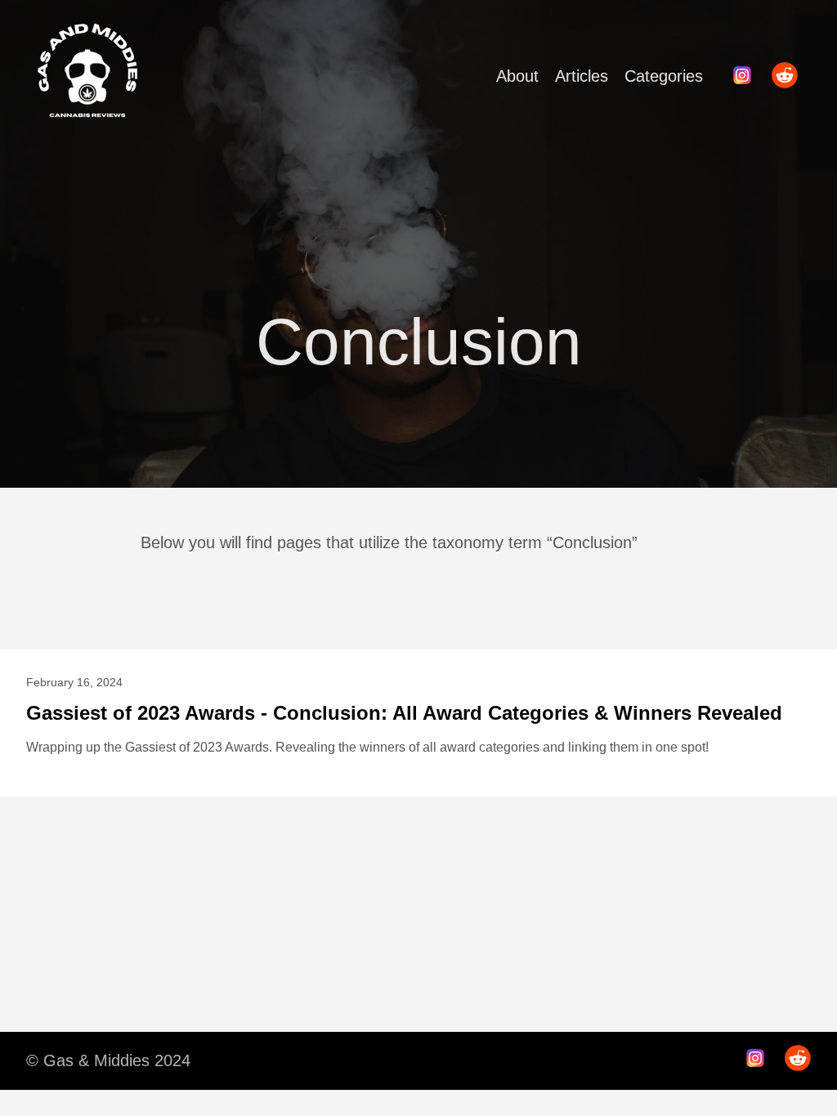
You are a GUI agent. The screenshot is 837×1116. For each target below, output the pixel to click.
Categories (663, 76)
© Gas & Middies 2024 (108, 1060)
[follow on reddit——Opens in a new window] (790, 77)
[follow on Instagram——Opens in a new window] (747, 77)
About (517, 76)
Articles (581, 76)
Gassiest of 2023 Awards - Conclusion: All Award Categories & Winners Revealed (404, 713)
